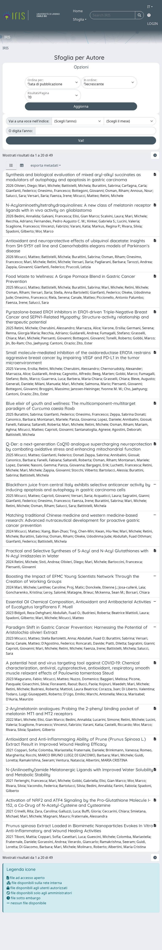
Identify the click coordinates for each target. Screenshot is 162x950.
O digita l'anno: (21, 130)
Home (78, 11)
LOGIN (152, 23)
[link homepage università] (50, 15)
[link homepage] (15, 15)
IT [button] (148, 6)
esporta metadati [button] (44, 165)
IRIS (6, 48)
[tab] (11, 165)
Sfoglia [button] (78, 19)
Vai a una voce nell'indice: (29, 121)
